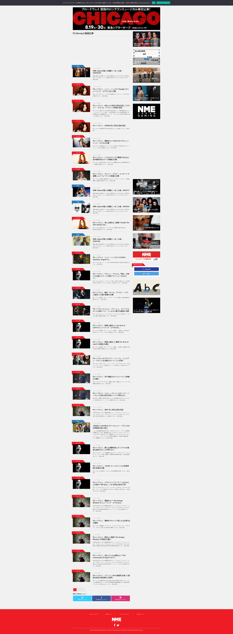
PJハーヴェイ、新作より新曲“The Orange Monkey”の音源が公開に (108, 538)
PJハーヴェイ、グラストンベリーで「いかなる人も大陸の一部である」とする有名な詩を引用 (111, 483)
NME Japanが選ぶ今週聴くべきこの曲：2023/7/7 (111, 190)
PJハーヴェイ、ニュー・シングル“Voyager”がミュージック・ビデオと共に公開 (111, 90)
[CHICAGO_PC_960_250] (116, 18)
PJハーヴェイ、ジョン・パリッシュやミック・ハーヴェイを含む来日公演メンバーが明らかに (111, 394)
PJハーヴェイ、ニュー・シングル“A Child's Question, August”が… (109, 258)
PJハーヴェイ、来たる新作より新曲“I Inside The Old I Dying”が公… (111, 223)
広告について (109, 614)
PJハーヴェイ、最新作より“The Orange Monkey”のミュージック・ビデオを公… (108, 501)
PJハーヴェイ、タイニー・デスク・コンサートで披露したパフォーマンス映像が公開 (111, 175)
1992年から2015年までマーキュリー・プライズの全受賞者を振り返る (111, 427)
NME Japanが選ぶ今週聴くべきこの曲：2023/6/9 (111, 206)
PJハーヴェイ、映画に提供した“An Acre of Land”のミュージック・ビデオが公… (109, 326)
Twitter (147, 274)
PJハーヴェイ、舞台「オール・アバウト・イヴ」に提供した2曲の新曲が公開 (111, 293)
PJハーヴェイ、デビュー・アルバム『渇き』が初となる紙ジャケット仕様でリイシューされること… (111, 276)
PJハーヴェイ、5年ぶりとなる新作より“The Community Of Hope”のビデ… (109, 556)
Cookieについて (140, 614)
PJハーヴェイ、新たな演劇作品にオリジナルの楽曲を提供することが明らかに (111, 448)
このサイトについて (93, 614)
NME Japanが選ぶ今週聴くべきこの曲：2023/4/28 (108, 240)
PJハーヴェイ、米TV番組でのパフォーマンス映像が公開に (111, 377)
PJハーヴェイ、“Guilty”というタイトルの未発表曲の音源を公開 (111, 467)
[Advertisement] (101, 50)
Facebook (147, 269)
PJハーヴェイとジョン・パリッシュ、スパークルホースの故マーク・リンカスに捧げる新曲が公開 (111, 310)
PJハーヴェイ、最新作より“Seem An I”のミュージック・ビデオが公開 (111, 142)
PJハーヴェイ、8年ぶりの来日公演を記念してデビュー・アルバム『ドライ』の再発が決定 (111, 106)
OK (154, 2)
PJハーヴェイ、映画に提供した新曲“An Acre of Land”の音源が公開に (110, 343)
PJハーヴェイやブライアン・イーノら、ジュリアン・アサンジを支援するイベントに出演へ (111, 359)
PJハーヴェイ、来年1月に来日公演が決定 (108, 409)
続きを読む (95, 79)
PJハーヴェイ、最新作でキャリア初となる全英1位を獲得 (111, 521)
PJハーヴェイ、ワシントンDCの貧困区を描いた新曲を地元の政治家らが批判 (111, 576)
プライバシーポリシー (124, 614)
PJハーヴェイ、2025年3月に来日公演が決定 (109, 125)
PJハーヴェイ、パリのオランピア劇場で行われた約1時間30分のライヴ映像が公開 (111, 158)
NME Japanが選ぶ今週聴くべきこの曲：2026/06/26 (108, 72)
